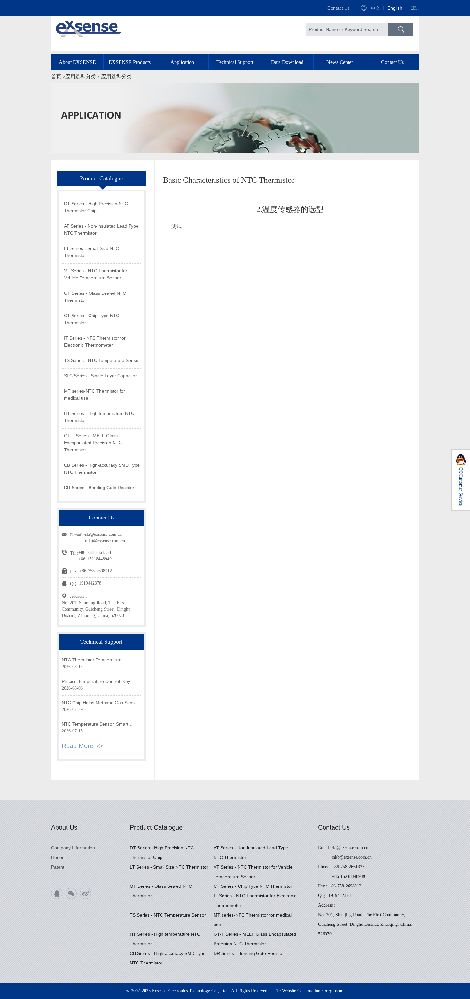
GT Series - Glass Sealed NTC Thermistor (95, 297)
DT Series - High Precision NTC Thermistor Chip (96, 207)
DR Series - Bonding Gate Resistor (99, 487)
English (395, 8)
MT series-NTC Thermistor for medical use (94, 394)
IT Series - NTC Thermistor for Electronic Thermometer (95, 341)
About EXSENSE (77, 62)
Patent (57, 867)
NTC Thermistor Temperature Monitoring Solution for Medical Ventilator (93, 660)
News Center (339, 62)
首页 (56, 76)
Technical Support (234, 62)
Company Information (73, 847)
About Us (64, 827)
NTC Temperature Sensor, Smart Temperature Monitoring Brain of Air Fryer (98, 725)
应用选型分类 (80, 76)
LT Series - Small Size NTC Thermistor (91, 252)
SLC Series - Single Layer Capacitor (100, 375)
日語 (414, 8)
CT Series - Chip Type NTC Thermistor (91, 319)
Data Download (287, 62)
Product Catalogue (156, 827)
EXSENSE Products (130, 62)
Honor (57, 857)
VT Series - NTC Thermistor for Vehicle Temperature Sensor (95, 274)
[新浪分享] (85, 893)
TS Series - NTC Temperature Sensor (102, 360)
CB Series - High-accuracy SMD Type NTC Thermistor (102, 469)
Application (182, 62)
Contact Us (338, 8)
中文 (375, 8)
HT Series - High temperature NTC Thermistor (99, 417)
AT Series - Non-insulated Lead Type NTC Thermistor (101, 229)
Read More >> (82, 745)
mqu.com (334, 990)
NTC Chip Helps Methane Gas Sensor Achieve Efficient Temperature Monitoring (100, 703)
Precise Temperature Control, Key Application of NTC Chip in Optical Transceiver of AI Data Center (96, 682)
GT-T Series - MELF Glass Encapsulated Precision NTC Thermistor (93, 442)
